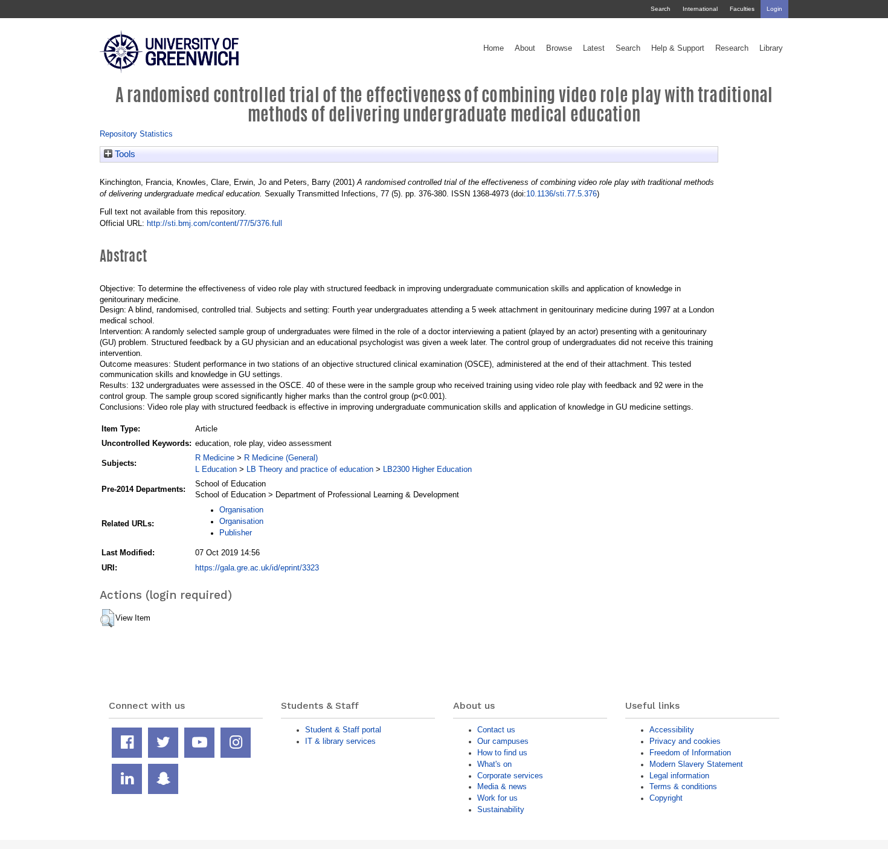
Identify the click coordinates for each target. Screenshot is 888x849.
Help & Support (677, 48)
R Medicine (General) (281, 457)
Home (493, 48)
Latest (594, 48)
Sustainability (500, 809)
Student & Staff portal (343, 729)
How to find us (502, 752)
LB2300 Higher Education (427, 469)
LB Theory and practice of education (309, 469)
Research (731, 48)
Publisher (235, 532)
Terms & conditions (683, 786)
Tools (123, 154)
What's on (494, 764)
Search (661, 8)
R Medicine (214, 457)
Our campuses (503, 741)
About (525, 48)
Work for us (497, 797)
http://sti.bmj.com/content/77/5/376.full (214, 223)
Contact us (496, 729)
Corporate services (510, 775)
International (700, 8)
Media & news (502, 786)
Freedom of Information (690, 752)
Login (774, 8)
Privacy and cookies (685, 741)
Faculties (742, 8)
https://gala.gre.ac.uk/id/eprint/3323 (257, 567)
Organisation (241, 509)
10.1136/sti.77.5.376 (561, 193)
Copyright (666, 797)
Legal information (679, 775)
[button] (107, 618)
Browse (559, 48)
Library (771, 48)
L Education (216, 469)
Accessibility (671, 729)
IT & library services (340, 741)
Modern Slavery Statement (696, 764)
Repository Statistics (136, 133)
